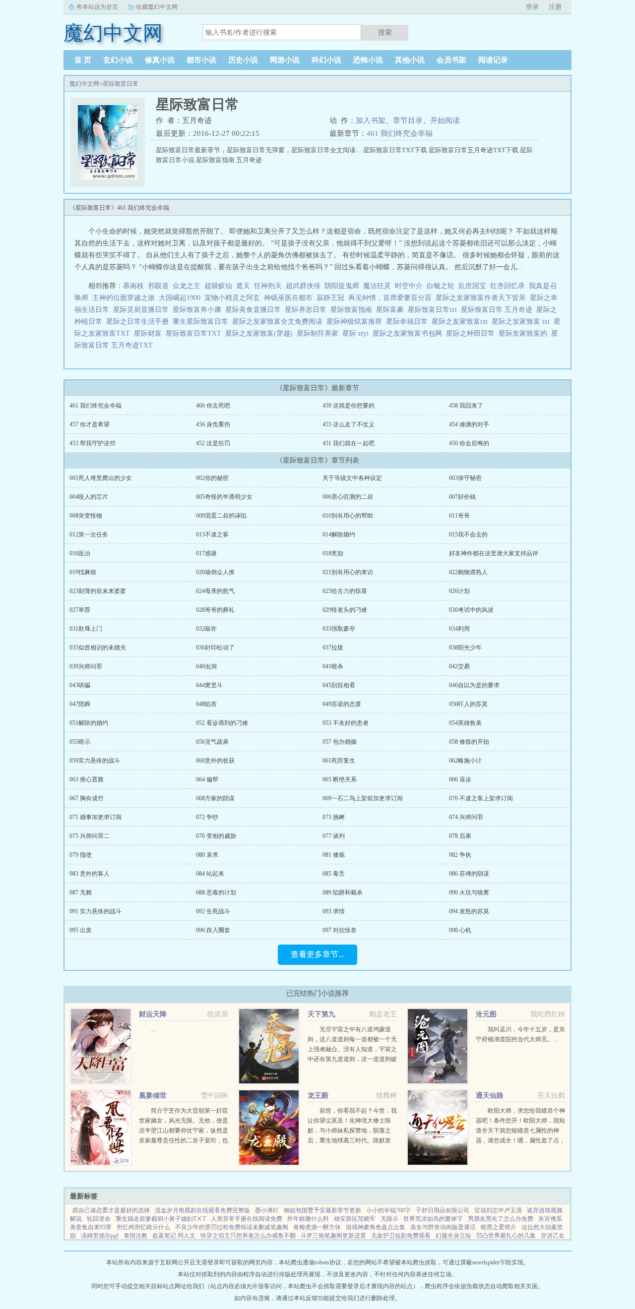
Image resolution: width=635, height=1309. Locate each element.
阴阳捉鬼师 (341, 286)
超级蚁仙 (218, 286)
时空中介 (409, 286)
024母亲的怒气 (215, 591)
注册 (555, 6)
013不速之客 (212, 534)
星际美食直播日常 (255, 309)
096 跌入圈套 (213, 930)
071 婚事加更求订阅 (95, 817)
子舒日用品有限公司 (442, 1210)
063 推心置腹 (86, 779)
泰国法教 (135, 1235)
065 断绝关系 (339, 779)
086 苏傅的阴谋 (469, 873)
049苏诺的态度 (341, 704)
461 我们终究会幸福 (400, 133)
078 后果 (460, 836)
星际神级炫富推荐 (356, 321)
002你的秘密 (212, 478)
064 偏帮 (207, 779)
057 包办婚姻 (339, 741)
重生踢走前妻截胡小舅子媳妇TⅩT (161, 1218)
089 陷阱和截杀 (342, 892)
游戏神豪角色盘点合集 (375, 1227)
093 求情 (333, 911)
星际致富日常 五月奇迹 (498, 309)
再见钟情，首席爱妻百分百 (390, 297)
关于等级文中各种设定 (352, 478)
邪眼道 (158, 286)
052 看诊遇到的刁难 (222, 722)
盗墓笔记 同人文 (173, 1235)
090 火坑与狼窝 (469, 892)
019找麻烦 (82, 572)
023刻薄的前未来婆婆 (97, 591)
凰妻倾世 (153, 1095)
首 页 (82, 60)
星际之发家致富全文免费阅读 (279, 321)
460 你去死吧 (213, 405)
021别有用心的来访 (347, 572)
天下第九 (321, 1014)
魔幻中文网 (84, 83)
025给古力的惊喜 (344, 591)
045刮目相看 (338, 685)
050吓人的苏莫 (468, 704)
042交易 (459, 666)
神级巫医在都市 (288, 297)
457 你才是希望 (89, 424)
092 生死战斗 (213, 911)
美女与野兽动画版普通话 (443, 1227)
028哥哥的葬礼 (215, 609)
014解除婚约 (338, 534)
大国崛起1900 (179, 297)
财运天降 (153, 1014)
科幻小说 (326, 60)
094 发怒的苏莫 (469, 911)
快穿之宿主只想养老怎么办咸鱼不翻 (248, 1235)
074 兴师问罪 (466, 817)
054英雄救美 (465, 722)
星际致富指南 (353, 309)
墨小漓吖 (267, 1210)
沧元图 (486, 1014)
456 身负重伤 (213, 424)
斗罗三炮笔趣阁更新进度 (333, 1235)
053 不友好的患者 (345, 722)
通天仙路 (490, 1095)
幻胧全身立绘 (453, 1235)
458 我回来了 (466, 405)
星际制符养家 (319, 333)
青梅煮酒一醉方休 (317, 1227)
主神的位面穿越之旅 (123, 297)
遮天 (243, 286)
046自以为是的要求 (474, 685)
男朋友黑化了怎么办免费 (500, 1218)
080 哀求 (207, 854)
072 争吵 (207, 817)
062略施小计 (465, 760)
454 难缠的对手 (469, 424)
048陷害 (206, 704)
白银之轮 (440, 286)
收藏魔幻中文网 (157, 6)
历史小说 (243, 60)
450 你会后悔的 (469, 443)
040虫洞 (206, 666)
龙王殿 (318, 1095)
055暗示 (79, 741)
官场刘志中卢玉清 (498, 1210)
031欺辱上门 (85, 628)
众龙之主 (186, 286)
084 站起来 (210, 873)
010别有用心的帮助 (347, 515)
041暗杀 (332, 666)
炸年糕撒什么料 (308, 1218)
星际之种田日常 (472, 333)
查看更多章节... (317, 954)
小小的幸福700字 (388, 1210)
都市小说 (201, 60)
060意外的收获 (215, 760)
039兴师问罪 (85, 666)
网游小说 (285, 60)
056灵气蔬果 (212, 741)
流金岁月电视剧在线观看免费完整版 (202, 1210)
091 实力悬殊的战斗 (95, 911)
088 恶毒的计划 (216, 892)
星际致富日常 (120, 83)
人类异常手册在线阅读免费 (246, 1218)
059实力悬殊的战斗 (94, 760)
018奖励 (332, 553)
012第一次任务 (88, 534)
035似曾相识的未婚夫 (97, 647)
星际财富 (150, 333)
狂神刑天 (268, 286)
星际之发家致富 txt (523, 321)
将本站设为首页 (97, 6)
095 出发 (80, 930)
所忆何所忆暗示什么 (143, 1227)
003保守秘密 (465, 478)
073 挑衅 (333, 817)
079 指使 (80, 854)
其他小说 (410, 60)
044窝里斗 (209, 685)
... (153, 1029)
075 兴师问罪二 (89, 836)
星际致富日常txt (434, 309)
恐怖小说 (368, 60)
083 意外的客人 (89, 873)
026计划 (459, 591)
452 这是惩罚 (213, 443)
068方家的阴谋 (215, 798)
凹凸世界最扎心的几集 (506, 1235)
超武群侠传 (303, 286)
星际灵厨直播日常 (143, 309)
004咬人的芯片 (88, 496)
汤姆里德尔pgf (100, 1235)
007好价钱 (462, 496)
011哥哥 (459, 515)
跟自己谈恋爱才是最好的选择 (111, 1210)
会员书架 (451, 60)
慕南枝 (133, 286)
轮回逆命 (99, 1218)
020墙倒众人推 (215, 572)
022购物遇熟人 (468, 572)
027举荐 (79, 609)
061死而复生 (338, 760)
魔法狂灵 (377, 286)
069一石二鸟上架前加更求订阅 (362, 798)
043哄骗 (79, 685)
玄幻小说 (118, 60)
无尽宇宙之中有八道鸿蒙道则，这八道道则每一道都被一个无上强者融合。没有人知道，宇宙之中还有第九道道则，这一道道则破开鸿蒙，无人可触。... (352, 1049)
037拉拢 (332, 647)
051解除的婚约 (88, 722)
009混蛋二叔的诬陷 (221, 515)
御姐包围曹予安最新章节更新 (322, 1210)
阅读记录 (493, 60)
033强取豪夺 (338, 628)
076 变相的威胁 (216, 836)
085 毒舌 (333, 873)
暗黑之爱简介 (498, 1227)
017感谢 (206, 553)
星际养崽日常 (307, 309)
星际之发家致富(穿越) (261, 333)
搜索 (385, 32)
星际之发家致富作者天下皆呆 (483, 297)
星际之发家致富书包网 (409, 333)
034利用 (459, 628)
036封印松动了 (215, 647)
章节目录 (408, 120)
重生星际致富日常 (202, 321)
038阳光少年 (465, 647)
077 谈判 (333, 836)
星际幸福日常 (409, 321)
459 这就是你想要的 (348, 405)
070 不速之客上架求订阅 (481, 798)
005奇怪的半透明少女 (224, 496)
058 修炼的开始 (469, 741)
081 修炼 (333, 854)
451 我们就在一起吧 (348, 443)
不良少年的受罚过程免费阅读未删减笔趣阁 (231, 1227)
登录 (532, 6)
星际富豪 (392, 309)
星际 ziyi (357, 333)
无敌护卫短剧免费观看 (401, 1235)
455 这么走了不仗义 (348, 424)
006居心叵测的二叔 (347, 496)
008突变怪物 (85, 515)
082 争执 (460, 854)
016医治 (79, 553)
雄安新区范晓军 (355, 1218)
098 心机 (460, 930)
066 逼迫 (460, 779)
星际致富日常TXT (195, 333)
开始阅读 (445, 120)
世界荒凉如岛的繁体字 (433, 1218)
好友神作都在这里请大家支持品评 (493, 553)
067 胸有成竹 (86, 798)
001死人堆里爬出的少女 (100, 478)
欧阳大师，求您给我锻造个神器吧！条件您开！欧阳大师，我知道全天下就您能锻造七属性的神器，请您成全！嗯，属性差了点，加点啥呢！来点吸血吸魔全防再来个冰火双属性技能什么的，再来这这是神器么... (520, 1140)
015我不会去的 (468, 534)
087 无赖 (80, 892)
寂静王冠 (330, 297)
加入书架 (370, 120)
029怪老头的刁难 (344, 609)
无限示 (389, 1218)
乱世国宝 (472, 286)
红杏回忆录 (507, 286)
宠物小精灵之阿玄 (232, 297)
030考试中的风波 (471, 609)
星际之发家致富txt (462, 321)
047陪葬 (79, 704)
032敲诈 (206, 628)
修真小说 (160, 60)
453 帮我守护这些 (92, 443)
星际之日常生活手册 (139, 321)
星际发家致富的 (525, 333)
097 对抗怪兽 (339, 930)
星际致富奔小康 (199, 309)
